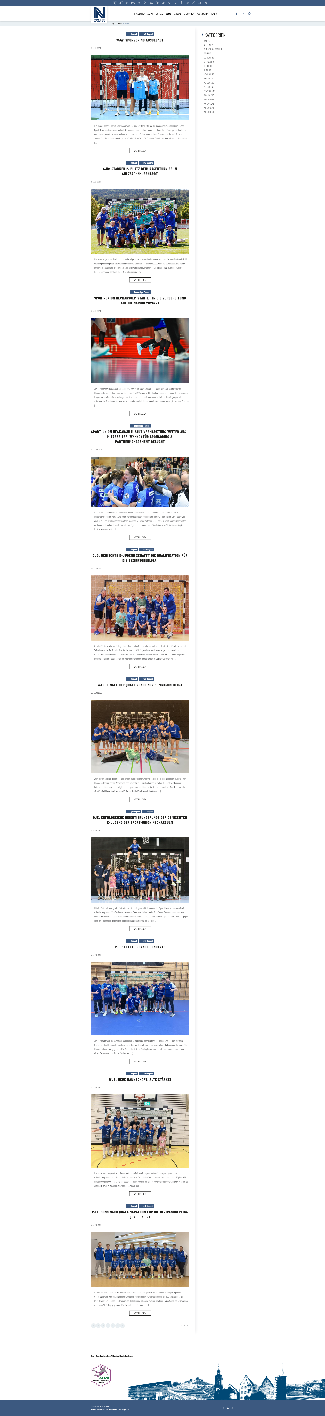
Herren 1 (208, 65)
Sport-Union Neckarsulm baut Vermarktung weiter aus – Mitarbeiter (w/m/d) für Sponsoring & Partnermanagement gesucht (140, 436)
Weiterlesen (140, 150)
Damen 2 (207, 53)
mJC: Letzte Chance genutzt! (140, 946)
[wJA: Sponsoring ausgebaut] (140, 87)
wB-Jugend (209, 99)
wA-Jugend (148, 34)
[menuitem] (139, 13)
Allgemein (208, 44)
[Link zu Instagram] (249, 13)
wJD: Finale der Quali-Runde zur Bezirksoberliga (140, 684)
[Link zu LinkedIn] (243, 13)
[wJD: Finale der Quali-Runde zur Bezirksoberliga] (140, 736)
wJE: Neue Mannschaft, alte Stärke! (140, 1079)
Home (120, 23)
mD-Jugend (148, 162)
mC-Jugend (148, 941)
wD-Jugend (148, 678)
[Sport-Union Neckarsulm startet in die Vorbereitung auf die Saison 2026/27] (140, 350)
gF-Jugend (209, 61)
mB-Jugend (209, 78)
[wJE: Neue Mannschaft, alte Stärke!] (140, 1131)
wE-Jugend (148, 1073)
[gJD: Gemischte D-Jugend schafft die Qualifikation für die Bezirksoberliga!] (140, 608)
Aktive (207, 40)
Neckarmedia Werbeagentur (119, 1409)
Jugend (134, 34)
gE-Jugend (135, 811)
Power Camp (209, 91)
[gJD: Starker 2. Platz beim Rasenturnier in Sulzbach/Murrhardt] (140, 221)
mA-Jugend (148, 1206)
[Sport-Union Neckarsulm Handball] (99, 14)
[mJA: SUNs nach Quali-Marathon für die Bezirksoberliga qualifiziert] (140, 1259)
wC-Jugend (209, 103)
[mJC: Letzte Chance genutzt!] (140, 998)
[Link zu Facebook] (236, 13)
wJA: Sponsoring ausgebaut (140, 40)
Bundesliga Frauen (141, 292)
